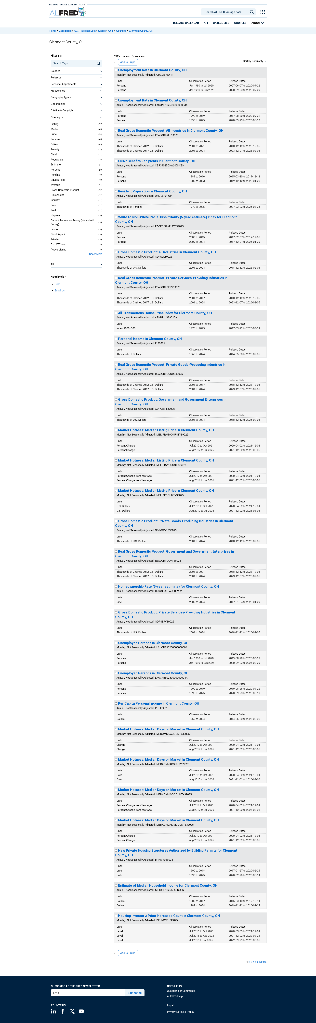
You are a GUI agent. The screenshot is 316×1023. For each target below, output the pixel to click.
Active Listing (58, 249)
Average (55, 185)
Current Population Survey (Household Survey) (72, 222)
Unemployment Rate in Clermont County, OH (152, 70)
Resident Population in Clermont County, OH (152, 191)
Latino (54, 229)
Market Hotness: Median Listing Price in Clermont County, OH (166, 430)
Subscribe (135, 993)
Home (52, 30)
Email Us (60, 290)
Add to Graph (127, 62)
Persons (55, 139)
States (102, 30)
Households (57, 195)
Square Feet (58, 179)
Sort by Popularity (253, 61)
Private (55, 239)
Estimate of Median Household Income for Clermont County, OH (167, 885)
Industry (55, 200)
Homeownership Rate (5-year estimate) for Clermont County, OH (168, 586)
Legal (170, 1005)
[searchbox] (229, 12)
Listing (54, 124)
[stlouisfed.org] (67, 4)
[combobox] (229, 11)
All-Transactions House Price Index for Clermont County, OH (165, 313)
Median (55, 129)
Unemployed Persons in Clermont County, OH (153, 643)
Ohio (111, 30)
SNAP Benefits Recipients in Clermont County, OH (156, 161)
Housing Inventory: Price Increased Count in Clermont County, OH (169, 916)
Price (54, 134)
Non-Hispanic (58, 234)
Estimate (56, 164)
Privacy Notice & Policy (180, 1011)
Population (57, 159)
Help (57, 284)
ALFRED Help (175, 996)
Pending (55, 174)
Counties (121, 30)
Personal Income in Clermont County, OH (150, 339)
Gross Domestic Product (65, 190)
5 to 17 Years (58, 244)
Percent (55, 169)
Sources (240, 23)
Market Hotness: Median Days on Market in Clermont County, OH (168, 729)
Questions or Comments (181, 990)
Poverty (55, 149)
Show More (95, 254)
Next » (263, 961)
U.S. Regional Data (85, 30)
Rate (53, 205)
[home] (68, 11)
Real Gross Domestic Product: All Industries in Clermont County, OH (170, 131)
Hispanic (56, 215)
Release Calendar (186, 23)
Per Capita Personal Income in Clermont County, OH (158, 703)
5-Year (54, 144)
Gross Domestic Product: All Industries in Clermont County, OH (167, 252)
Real (53, 210)
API (206, 23)
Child (54, 154)
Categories (221, 23)
